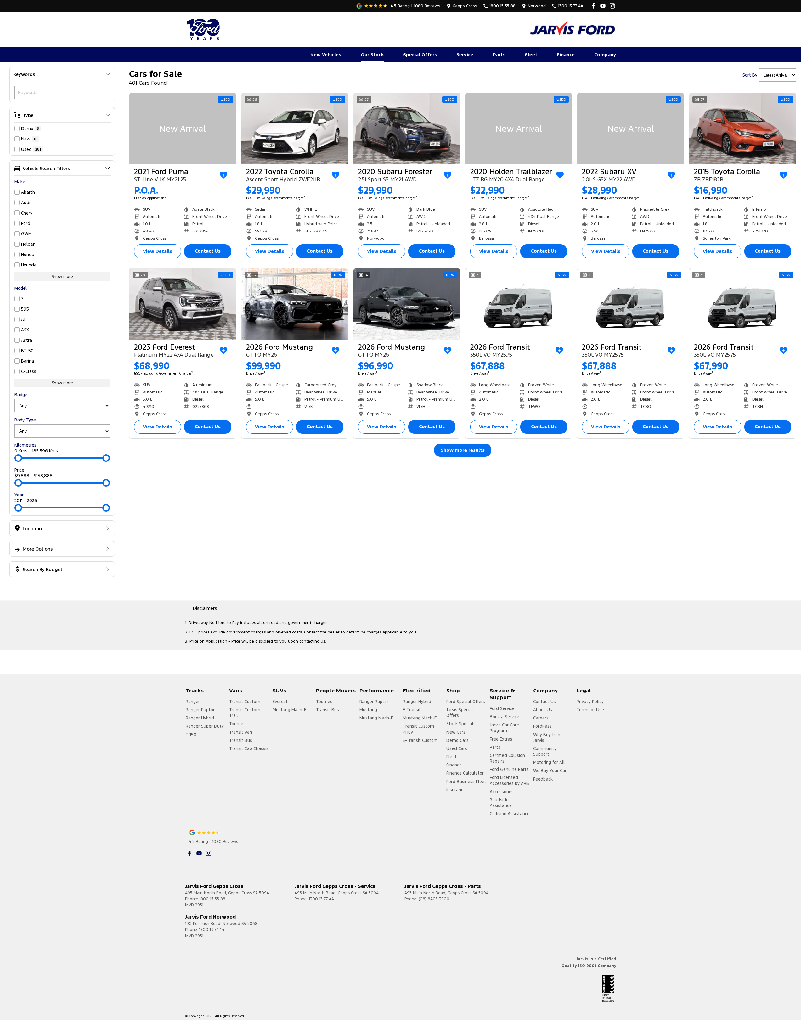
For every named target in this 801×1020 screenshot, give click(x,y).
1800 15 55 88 (212, 899)
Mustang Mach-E (289, 710)
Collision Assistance (510, 814)
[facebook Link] (593, 6)
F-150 (191, 734)
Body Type (25, 420)
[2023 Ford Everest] (182, 304)
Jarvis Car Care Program (504, 727)
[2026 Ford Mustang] (294, 304)
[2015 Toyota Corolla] (742, 128)
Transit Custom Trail (244, 712)
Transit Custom (244, 701)
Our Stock (372, 55)
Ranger (193, 701)
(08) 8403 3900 (434, 899)
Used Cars (456, 748)
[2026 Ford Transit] (518, 304)
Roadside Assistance (501, 802)
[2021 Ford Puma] (182, 128)
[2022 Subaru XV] (630, 128)
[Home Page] (204, 29)
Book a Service (504, 716)
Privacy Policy (590, 701)
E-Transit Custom (420, 740)
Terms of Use (590, 710)
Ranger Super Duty (205, 726)
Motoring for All (549, 762)
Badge (20, 395)
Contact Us (208, 251)
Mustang (368, 710)
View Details (157, 251)
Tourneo (237, 723)
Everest (280, 701)
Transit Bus (240, 740)
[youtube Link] (603, 6)
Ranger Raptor (200, 710)
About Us (542, 710)
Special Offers (420, 55)
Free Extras (501, 739)
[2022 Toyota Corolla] (294, 128)
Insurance (456, 790)
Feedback (543, 779)
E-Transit (412, 710)
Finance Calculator (465, 773)
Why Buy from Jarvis (547, 737)
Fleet (531, 55)
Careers (541, 718)
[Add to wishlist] (223, 175)
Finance (566, 55)
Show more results (463, 450)
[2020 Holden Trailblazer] (518, 128)
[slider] (18, 458)
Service (464, 55)
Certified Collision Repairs (507, 758)
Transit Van (240, 732)
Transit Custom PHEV (418, 729)
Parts (499, 55)
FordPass (542, 726)
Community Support (544, 751)
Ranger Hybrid (200, 718)
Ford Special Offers (465, 701)
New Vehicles (325, 55)
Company (605, 55)
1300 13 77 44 (321, 899)
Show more (62, 276)
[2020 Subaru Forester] (406, 128)
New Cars (455, 732)
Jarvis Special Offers (459, 712)
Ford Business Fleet (466, 781)
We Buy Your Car (550, 770)
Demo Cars (457, 740)
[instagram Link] (612, 6)
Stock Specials (461, 723)
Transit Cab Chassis (248, 748)
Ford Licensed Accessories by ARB (509, 780)
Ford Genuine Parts (509, 769)
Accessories (502, 791)
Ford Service (502, 708)
